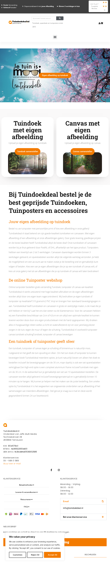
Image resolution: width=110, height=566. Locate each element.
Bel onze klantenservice (75, 517)
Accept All (52, 555)
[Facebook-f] (51, 470)
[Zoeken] (59, 18)
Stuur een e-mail (12, 463)
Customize (17, 555)
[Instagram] (58, 470)
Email (66, 501)
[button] (55, 37)
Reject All (35, 555)
